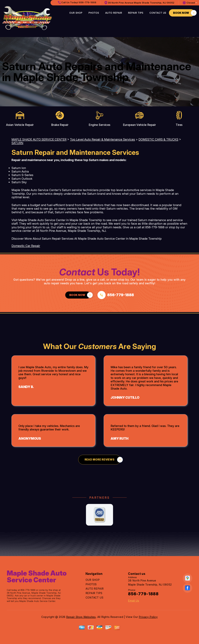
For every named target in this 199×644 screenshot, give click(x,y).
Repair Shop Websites (81, 617)
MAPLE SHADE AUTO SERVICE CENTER (39, 139)
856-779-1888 (154, 227)
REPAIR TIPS (135, 12)
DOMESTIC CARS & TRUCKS (158, 139)
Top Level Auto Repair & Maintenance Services (102, 139)
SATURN (17, 143)
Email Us (133, 600)
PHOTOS (94, 12)
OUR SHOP (75, 12)
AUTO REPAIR (113, 12)
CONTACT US (157, 12)
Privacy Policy (148, 617)
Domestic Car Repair (26, 246)
